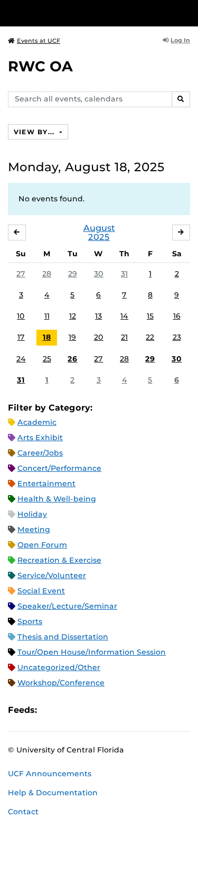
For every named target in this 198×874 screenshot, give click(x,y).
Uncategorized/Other (58, 667)
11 (47, 316)
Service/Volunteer (51, 575)
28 (46, 273)
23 (177, 337)
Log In (180, 40)
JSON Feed (122, 710)
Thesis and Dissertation (62, 636)
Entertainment (46, 483)
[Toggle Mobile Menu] (187, 12)
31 (124, 273)
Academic (36, 422)
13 (98, 316)
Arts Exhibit (40, 437)
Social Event (41, 591)
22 (150, 337)
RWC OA (40, 66)
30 (98, 273)
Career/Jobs (40, 453)
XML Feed (105, 710)
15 (150, 316)
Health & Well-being (56, 499)
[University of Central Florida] (80, 13)
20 (98, 337)
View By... (35, 132)
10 (21, 316)
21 (124, 337)
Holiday (32, 514)
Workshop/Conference (61, 682)
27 (20, 273)
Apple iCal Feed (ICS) (51, 710)
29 (72, 273)
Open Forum (42, 545)
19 (72, 337)
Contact (23, 811)
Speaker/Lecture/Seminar (67, 606)
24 (21, 359)
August (99, 228)
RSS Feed (87, 710)
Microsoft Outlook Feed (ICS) (69, 710)
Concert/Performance (59, 468)
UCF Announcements (49, 773)
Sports (29, 621)
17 (21, 337)
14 (124, 316)
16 (177, 316)
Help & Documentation (53, 792)
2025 (99, 237)
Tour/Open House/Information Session (91, 652)
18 (47, 337)
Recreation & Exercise (59, 560)
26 (72, 359)
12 (72, 316)
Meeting (33, 529)
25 (47, 359)
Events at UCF (38, 40)
